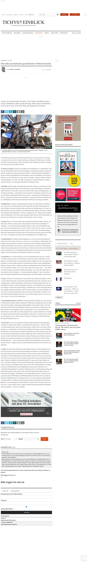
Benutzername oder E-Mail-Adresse (11, 494)
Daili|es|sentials (28, 33)
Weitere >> (59, 297)
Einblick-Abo (31, 14)
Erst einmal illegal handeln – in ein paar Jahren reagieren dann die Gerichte (71, 343)
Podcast (21, 14)
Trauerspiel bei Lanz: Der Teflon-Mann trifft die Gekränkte (71, 272)
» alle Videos (78, 303)
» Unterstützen (74, 14)
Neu (71, 243)
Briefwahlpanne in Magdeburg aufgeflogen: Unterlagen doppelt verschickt (72, 263)
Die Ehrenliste (68, 278)
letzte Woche (63, 248)
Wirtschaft (64, 33)
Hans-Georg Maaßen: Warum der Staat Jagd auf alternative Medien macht (72, 352)
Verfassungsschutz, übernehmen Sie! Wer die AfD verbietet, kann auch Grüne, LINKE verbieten (68, 327)
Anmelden (64, 14)
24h (57, 248)
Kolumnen (17, 33)
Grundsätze (16, 14)
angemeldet (11, 470)
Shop (26, 14)
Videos (46, 33)
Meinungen (39, 33)
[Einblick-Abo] (68, 168)
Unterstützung (9, 14)
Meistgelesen (62, 243)
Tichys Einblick (7, 33)
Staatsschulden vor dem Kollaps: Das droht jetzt (71, 334)
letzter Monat (73, 248)
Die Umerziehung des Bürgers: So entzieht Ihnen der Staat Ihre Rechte (71, 361)
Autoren (3, 14)
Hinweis (41, 466)
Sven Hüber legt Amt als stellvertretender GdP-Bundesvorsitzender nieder (71, 254)
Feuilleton (54, 33)
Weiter (44, 439)
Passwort (3, 500)
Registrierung (15, 491)
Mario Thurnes (15, 69)
